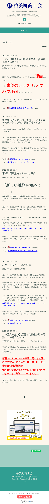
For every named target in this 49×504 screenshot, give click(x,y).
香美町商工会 (24, 473)
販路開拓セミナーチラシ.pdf (19, 159)
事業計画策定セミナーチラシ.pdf (20, 247)
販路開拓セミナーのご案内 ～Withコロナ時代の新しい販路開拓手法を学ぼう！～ (23, 123)
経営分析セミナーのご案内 (16, 265)
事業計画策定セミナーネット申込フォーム (22, 251)
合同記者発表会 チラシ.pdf (20, 108)
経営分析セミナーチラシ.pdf (19, 320)
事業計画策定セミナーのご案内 (19, 173)
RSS (45, 46)
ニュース (7, 42)
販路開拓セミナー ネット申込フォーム (21, 162)
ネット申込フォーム (14, 323)
